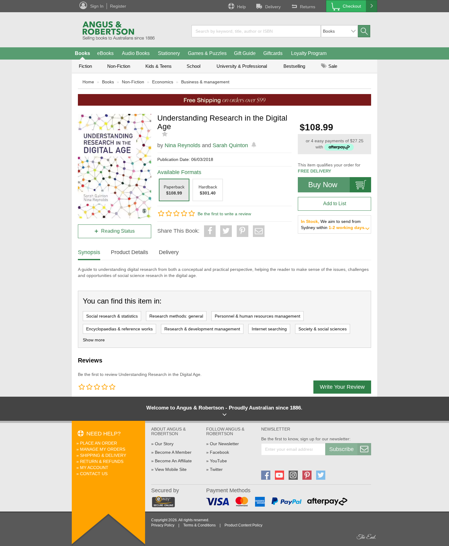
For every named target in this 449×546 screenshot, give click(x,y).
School (193, 66)
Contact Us (94, 473)
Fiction (85, 66)
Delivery (273, 6)
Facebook (219, 452)
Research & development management (202, 328)
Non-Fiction (118, 66)
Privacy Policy (162, 525)
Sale (332, 66)
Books (82, 53)
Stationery (169, 53)
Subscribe (341, 449)
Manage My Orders (102, 449)
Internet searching (269, 328)
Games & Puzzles (207, 53)
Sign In (97, 6)
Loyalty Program (309, 53)
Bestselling (294, 66)
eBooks (105, 53)
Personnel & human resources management (257, 316)
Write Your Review (342, 387)
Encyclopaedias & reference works (119, 328)
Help (241, 6)
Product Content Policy (243, 525)
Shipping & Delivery (103, 455)
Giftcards (273, 53)
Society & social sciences (322, 328)
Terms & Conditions (199, 525)
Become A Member (173, 452)
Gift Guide (245, 53)
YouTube (218, 460)
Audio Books (136, 53)
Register (118, 6)
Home (88, 81)
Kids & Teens (158, 66)
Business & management (205, 81)
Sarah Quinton (230, 145)
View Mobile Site (171, 469)
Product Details (129, 252)
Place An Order (98, 443)
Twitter (216, 469)
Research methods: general (176, 316)
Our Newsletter (224, 443)
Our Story (164, 443)
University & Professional (242, 66)
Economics (162, 81)
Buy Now (322, 184)
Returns (307, 6)
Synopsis (89, 252)
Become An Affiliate (173, 460)
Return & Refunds (101, 461)
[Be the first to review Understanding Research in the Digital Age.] (165, 134)
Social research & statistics (112, 316)
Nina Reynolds (182, 145)
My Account (94, 467)
